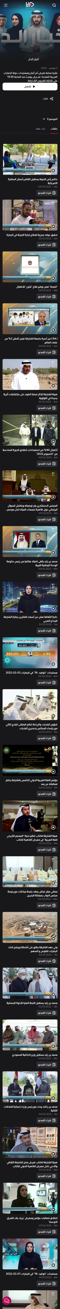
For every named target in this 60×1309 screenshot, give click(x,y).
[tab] (54, 129)
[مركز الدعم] (7, 1300)
